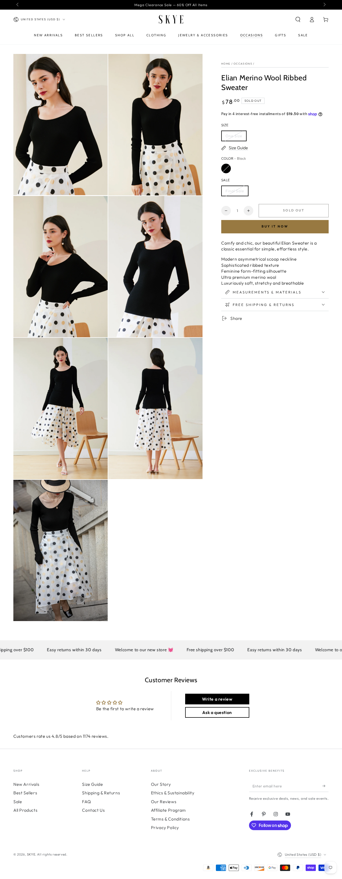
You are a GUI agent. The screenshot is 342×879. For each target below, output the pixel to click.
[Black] (226, 168)
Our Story (161, 784)
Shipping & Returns (101, 792)
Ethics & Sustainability (173, 792)
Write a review (217, 699)
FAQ (86, 801)
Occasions (243, 63)
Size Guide (92, 784)
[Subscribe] (325, 786)
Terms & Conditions (170, 819)
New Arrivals (26, 784)
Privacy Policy (165, 827)
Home (225, 63)
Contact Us (93, 810)
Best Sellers (25, 792)
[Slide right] (324, 5)
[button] (298, 19)
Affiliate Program (168, 810)
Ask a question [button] (217, 712)
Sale (17, 801)
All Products (25, 810)
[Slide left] (17, 5)
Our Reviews (164, 801)
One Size (234, 136)
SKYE (31, 854)
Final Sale (235, 191)
